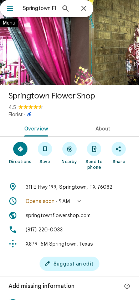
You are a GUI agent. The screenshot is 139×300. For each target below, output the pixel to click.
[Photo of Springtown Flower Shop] (69, 42)
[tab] (34, 127)
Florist (16, 114)
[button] (69, 201)
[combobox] (39, 8)
